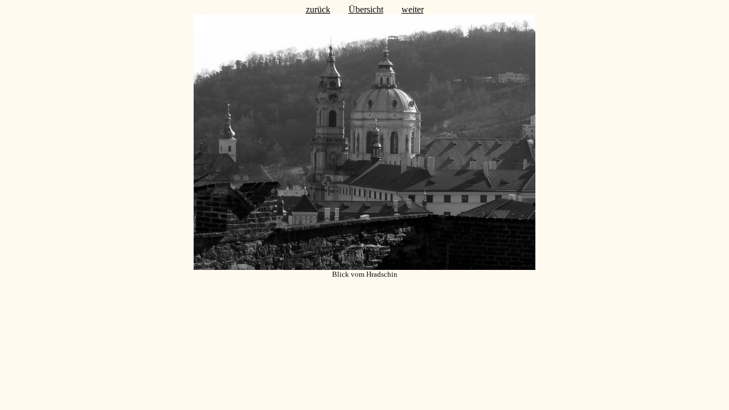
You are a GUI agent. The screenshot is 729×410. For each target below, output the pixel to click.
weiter (413, 9)
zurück (318, 9)
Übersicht (366, 9)
